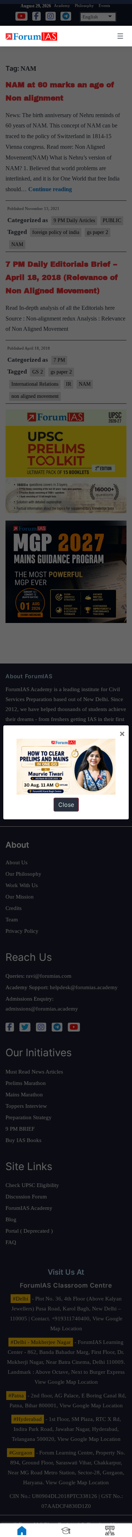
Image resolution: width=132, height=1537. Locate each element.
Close (66, 804)
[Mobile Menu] (119, 36)
